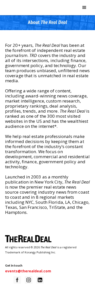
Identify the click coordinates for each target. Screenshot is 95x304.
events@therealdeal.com (28, 271)
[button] (82, 7)
